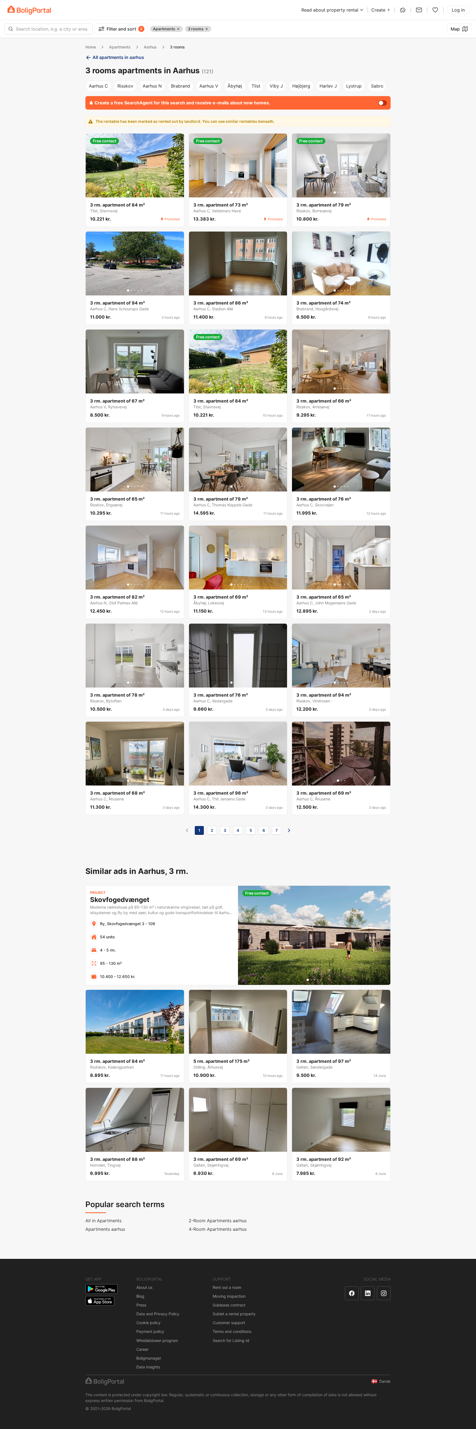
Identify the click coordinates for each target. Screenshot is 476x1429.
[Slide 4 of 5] (138, 192)
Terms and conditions (232, 1331)
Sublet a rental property (234, 1313)
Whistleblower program (157, 1340)
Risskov (125, 86)
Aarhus (150, 47)
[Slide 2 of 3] (341, 780)
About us (144, 1287)
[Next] (289, 830)
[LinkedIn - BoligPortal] (368, 1293)
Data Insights (148, 1367)
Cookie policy (148, 1322)
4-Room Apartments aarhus (218, 1229)
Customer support (229, 1322)
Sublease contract (229, 1305)
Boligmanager (148, 1358)
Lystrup (354, 86)
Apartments (120, 47)
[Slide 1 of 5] (128, 192)
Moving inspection (229, 1296)
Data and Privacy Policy (157, 1313)
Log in (458, 10)
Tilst (255, 86)
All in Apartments (103, 1220)
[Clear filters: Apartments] (178, 29)
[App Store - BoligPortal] (99, 1301)
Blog (140, 1296)
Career (142, 1349)
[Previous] (187, 830)
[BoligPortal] (29, 10)
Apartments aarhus (105, 1229)
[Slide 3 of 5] (134, 192)
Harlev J (328, 86)
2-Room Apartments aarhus (218, 1220)
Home (90, 47)
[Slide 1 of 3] (338, 780)
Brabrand (180, 86)
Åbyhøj (235, 86)
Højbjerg (301, 86)
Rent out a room (227, 1287)
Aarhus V (208, 86)
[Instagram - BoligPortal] (384, 1293)
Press (141, 1305)
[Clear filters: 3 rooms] (207, 29)
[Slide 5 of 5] (141, 192)
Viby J (276, 86)
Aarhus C (98, 86)
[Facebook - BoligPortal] (352, 1293)
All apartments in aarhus (118, 57)
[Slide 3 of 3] (344, 780)
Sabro (377, 86)
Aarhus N (152, 86)
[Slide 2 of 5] (131, 192)
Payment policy (150, 1331)
